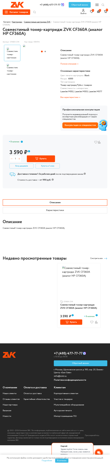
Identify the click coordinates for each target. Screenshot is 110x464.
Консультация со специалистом (80, 125)
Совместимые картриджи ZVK (37, 22)
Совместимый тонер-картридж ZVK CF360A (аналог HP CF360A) (78, 306)
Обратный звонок (79, 4)
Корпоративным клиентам (66, 393)
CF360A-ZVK (68, 302)
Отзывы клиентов (11, 399)
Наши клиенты (9, 393)
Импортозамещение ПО (65, 416)
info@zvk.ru (60, 376)
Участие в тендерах (63, 399)
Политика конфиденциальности (70, 380)
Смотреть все (96, 258)
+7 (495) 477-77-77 (50, 5)
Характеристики (55, 210)
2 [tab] (45, 51)
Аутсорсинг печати (63, 410)
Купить (43, 158)
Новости (7, 416)
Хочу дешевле (21, 166)
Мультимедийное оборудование (69, 404)
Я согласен (61, 460)
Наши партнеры (10, 404)
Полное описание (68, 63)
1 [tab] (42, 51)
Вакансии (7, 410)
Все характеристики (69, 97)
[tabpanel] (40, 46)
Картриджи (17, 22)
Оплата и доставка (33, 393)
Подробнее (47, 460)
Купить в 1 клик (47, 166)
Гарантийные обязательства (37, 399)
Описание (55, 202)
